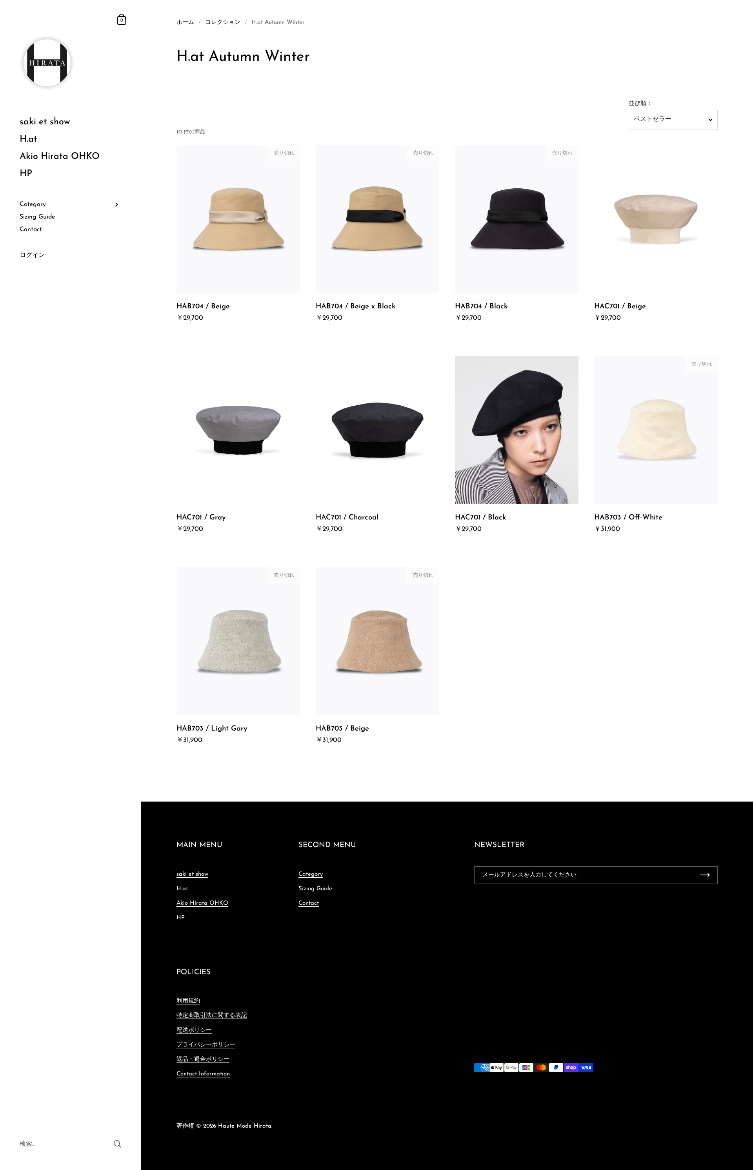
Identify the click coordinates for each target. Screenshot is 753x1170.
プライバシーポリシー (205, 1045)
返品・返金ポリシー (202, 1059)
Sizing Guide (315, 889)
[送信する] (117, 1144)
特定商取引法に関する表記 (211, 1016)
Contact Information (203, 1074)
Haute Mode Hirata (244, 1126)
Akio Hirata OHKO (202, 903)
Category (310, 874)
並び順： (640, 104)
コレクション (222, 23)
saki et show (192, 874)
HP (180, 918)
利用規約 (188, 1001)
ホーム (185, 23)
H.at (182, 889)
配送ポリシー (194, 1030)
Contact (308, 903)
